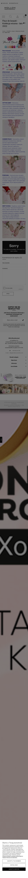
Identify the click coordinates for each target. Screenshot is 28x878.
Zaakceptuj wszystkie (14, 869)
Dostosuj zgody (14, 865)
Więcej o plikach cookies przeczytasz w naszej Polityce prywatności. (12, 856)
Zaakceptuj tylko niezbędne (14, 861)
